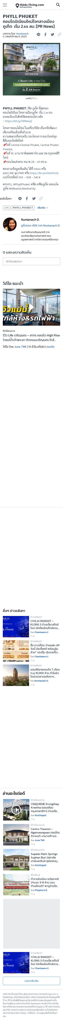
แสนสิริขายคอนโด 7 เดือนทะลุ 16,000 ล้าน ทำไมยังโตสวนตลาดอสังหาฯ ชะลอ (45, 673)
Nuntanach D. (41, 680)
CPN (6, 208)
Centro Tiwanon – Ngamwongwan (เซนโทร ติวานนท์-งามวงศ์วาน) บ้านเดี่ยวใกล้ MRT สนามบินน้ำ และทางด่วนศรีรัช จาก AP (45, 832)
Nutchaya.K (40, 815)
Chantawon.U (41, 632)
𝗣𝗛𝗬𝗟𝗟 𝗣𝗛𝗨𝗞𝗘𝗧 (23, 208)
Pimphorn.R (41, 890)
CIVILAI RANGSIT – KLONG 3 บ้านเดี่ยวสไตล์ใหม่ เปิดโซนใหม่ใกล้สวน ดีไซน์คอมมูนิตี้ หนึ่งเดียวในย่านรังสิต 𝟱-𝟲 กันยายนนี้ (44, 624)
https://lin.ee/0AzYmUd (44, 173)
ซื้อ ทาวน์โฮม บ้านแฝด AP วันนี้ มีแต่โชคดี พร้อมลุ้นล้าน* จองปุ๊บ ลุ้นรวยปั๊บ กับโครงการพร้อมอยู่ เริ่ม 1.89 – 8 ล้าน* (44, 648)
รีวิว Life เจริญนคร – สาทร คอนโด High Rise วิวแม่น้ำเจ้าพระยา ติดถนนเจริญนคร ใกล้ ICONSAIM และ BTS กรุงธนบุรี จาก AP (31, 337)
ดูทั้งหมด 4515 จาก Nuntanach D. (40, 225)
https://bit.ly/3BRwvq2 (18, 121)
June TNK (20, 346)
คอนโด (50, 346)
